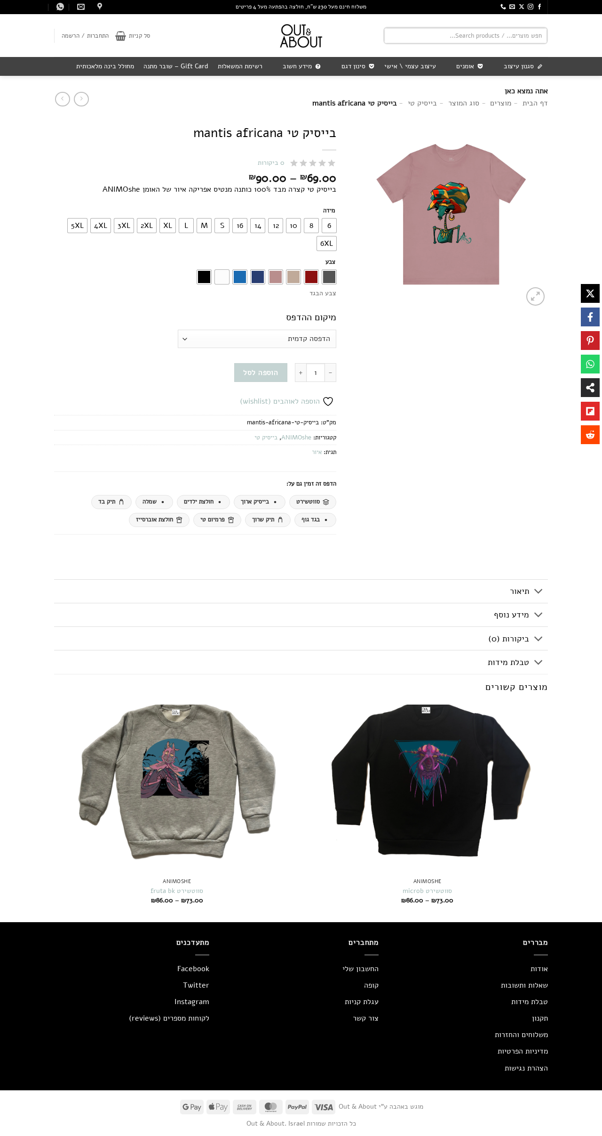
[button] (132, 35)
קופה (371, 985)
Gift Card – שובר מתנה (175, 66)
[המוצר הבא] (81, 99)
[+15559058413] (59, 7)
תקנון (540, 1018)
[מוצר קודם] (62, 99)
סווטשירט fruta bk (176, 890)
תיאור (519, 591)
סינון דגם (353, 66)
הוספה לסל (260, 372)
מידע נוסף (511, 614)
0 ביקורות (271, 162)
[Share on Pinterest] (590, 340)
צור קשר (366, 1018)
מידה (329, 211)
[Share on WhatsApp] (590, 364)
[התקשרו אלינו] (503, 7)
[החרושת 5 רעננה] (98, 7)
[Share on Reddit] (590, 434)
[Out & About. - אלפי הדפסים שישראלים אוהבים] (301, 35)
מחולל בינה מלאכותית (105, 66)
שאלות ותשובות (524, 985)
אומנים (465, 66)
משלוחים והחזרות (521, 1035)
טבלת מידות (508, 662)
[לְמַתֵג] (539, 592)
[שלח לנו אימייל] (512, 7)
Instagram (191, 1002)
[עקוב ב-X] (521, 7)
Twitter (196, 985)
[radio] (329, 226)
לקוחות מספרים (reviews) (169, 1018)
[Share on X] (590, 293)
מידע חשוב (297, 66)
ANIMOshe (296, 437)
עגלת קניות (362, 1002)
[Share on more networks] (590, 387)
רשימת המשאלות (240, 66)
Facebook (193, 969)
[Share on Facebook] (590, 317)
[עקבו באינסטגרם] (530, 7)
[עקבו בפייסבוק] (539, 7)
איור (317, 452)
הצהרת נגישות (526, 1068)
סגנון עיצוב (519, 66)
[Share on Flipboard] (590, 411)
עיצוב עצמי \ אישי (410, 66)
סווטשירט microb (427, 890)
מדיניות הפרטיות (523, 1051)
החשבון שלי (360, 969)
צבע (330, 262)
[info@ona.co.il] (80, 7)
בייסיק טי (265, 437)
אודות (539, 969)
